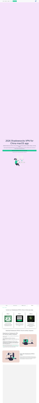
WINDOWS (24, 305)
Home (3, 307)
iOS (7, 305)
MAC (32, 305)
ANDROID (15, 305)
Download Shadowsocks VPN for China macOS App (20, 150)
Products (6, 307)
